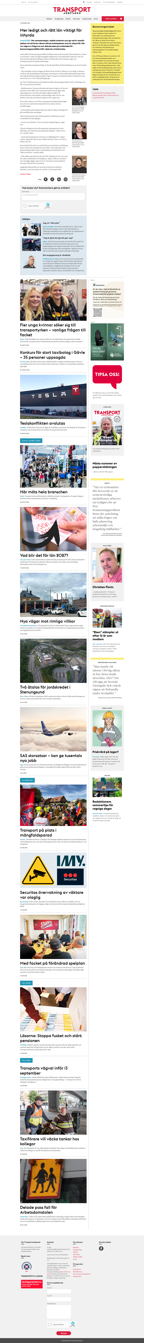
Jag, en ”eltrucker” (51, 223)
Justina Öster (25, 174)
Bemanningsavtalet (100, 95)
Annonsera (89, 2)
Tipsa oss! (23, 2)
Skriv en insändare (33, 2)
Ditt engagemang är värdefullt (56, 255)
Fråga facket (86, 19)
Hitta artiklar (111, 19)
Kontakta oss (97, 2)
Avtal (96, 19)
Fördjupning (59, 19)
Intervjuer (76, 19)
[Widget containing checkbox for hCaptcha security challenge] (37, 205)
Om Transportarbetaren (109, 2)
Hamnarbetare (113, 95)
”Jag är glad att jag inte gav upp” (58, 238)
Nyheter (49, 19)
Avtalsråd (96, 93)
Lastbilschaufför (98, 98)
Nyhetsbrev (120, 2)
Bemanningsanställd (107, 93)
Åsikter (68, 19)
